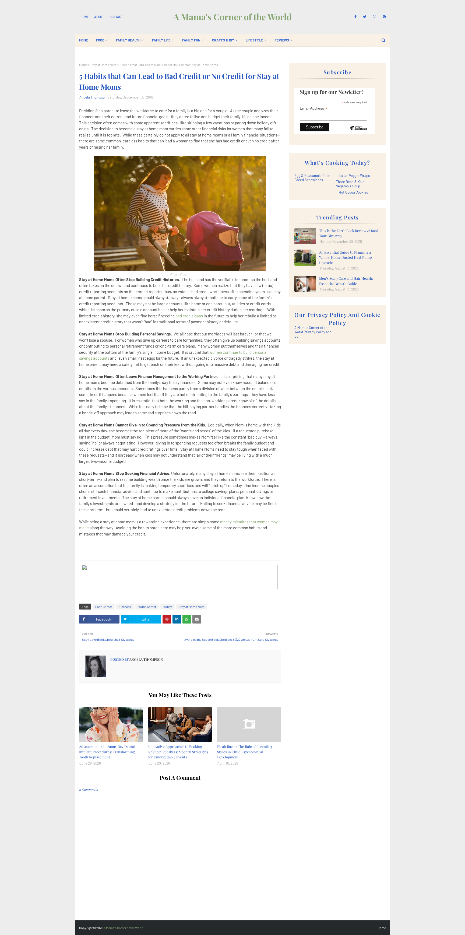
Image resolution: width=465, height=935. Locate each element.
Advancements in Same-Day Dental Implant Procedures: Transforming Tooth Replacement (107, 751)
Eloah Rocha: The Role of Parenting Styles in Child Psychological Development (244, 751)
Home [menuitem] (83, 40)
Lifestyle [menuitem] (254, 40)
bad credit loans (189, 315)
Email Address (313, 108)
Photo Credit (180, 274)
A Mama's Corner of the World (232, 16)
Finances (125, 606)
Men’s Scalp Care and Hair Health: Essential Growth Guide (346, 281)
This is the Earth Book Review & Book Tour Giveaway (349, 233)
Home (84, 17)
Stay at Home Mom (104, 64)
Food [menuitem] (100, 40)
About (99, 17)
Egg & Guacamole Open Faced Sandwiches (312, 177)
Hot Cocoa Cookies (353, 192)
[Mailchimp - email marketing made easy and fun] (358, 132)
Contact (116, 17)
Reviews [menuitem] (281, 40)
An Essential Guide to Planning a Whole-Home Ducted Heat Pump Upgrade (345, 257)
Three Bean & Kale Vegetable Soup (350, 184)
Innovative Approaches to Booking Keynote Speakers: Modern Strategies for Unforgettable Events (178, 751)
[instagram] (374, 16)
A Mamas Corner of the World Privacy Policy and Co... (313, 331)
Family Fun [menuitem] (191, 40)
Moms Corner (147, 606)
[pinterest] (383, 16)
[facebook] (355, 16)
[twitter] (364, 16)
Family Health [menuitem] (128, 40)
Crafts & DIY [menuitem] (223, 40)
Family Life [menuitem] (161, 40)
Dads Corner (103, 606)
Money (167, 606)
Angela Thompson (93, 97)
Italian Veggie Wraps (354, 175)
